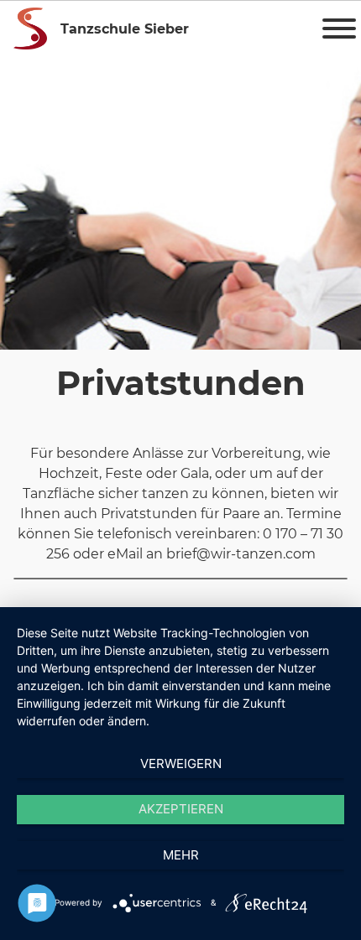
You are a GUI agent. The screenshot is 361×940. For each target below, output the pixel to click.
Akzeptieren (181, 809)
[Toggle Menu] (339, 28)
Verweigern (181, 763)
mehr (181, 855)
